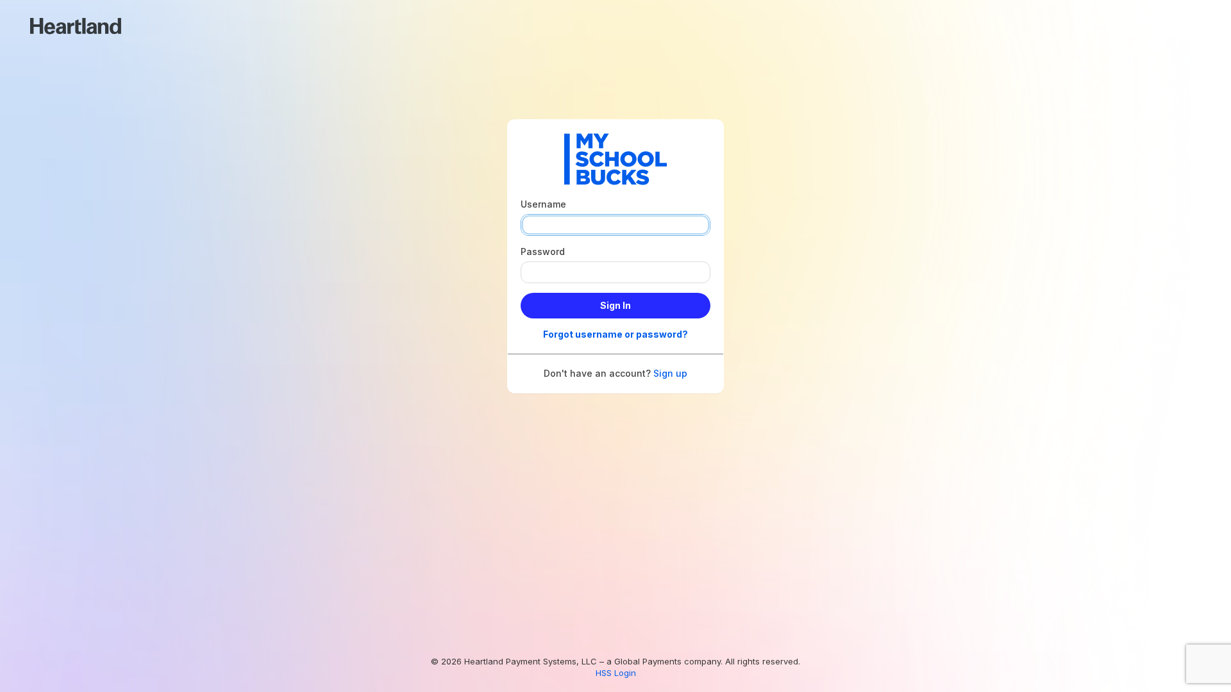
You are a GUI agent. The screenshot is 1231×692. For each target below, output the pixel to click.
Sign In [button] (615, 305)
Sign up (670, 373)
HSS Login (616, 673)
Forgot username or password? (615, 334)
